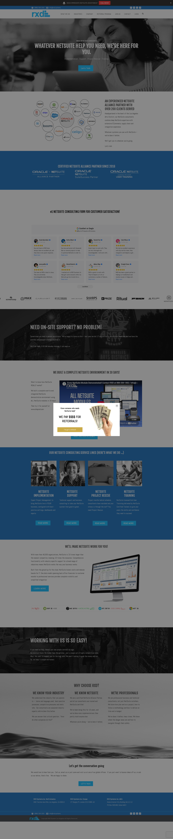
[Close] (117, 405)
